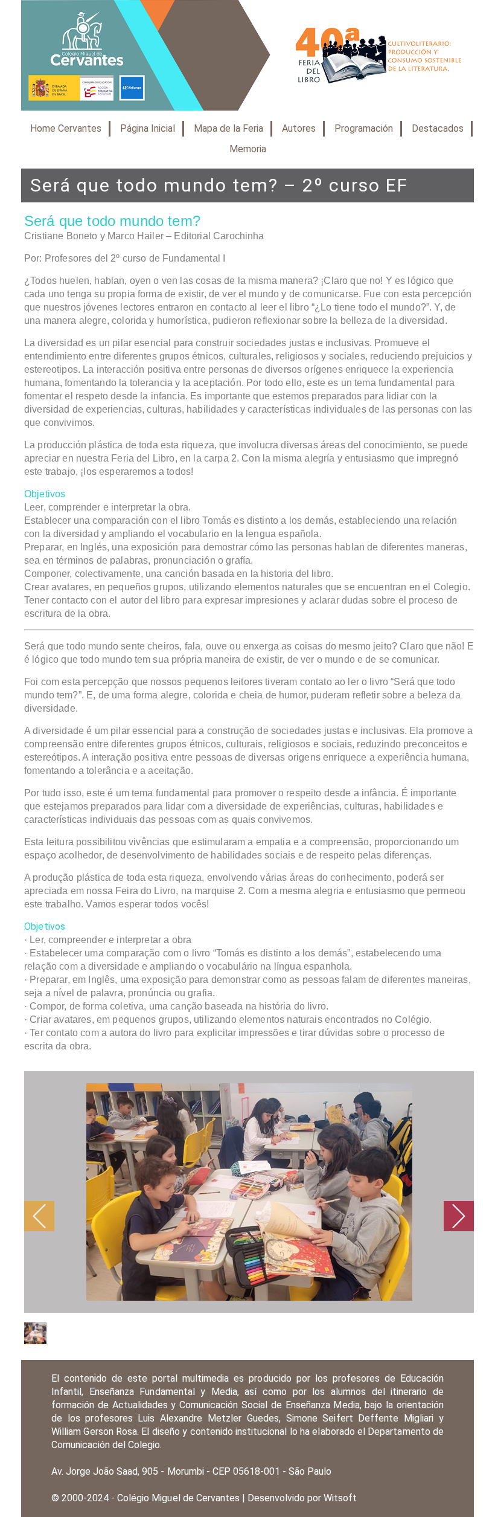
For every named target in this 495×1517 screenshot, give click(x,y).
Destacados (438, 128)
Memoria (247, 149)
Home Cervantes (65, 128)
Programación (363, 128)
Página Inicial (147, 128)
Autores (299, 128)
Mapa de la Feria (228, 128)
